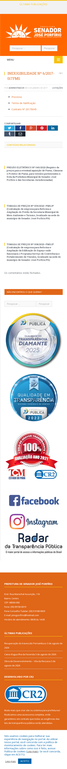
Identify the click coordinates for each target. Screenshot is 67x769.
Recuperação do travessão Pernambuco (25, 643)
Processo (17, 97)
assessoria (28, 714)
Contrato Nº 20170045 (24, 109)
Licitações (57, 88)
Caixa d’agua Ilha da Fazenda (33, 7)
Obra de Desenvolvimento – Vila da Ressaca (27, 661)
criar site (25, 710)
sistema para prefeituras (47, 710)
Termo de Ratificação (24, 103)
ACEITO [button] (24, 761)
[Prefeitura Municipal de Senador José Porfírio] (33, 30)
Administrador (16, 88)
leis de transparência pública (19, 723)
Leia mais (32, 751)
